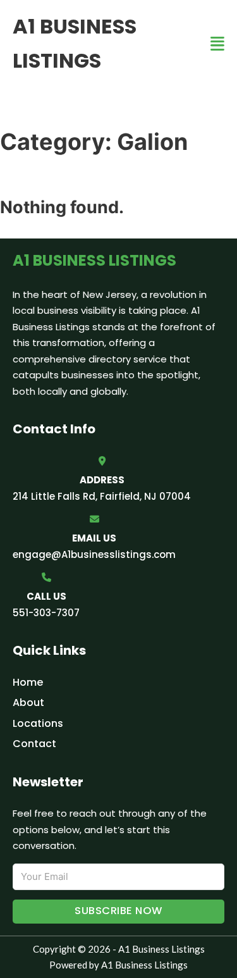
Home (28, 682)
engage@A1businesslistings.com (94, 554)
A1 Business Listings (75, 43)
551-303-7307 (46, 612)
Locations (38, 723)
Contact (34, 743)
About (28, 702)
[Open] (217, 44)
